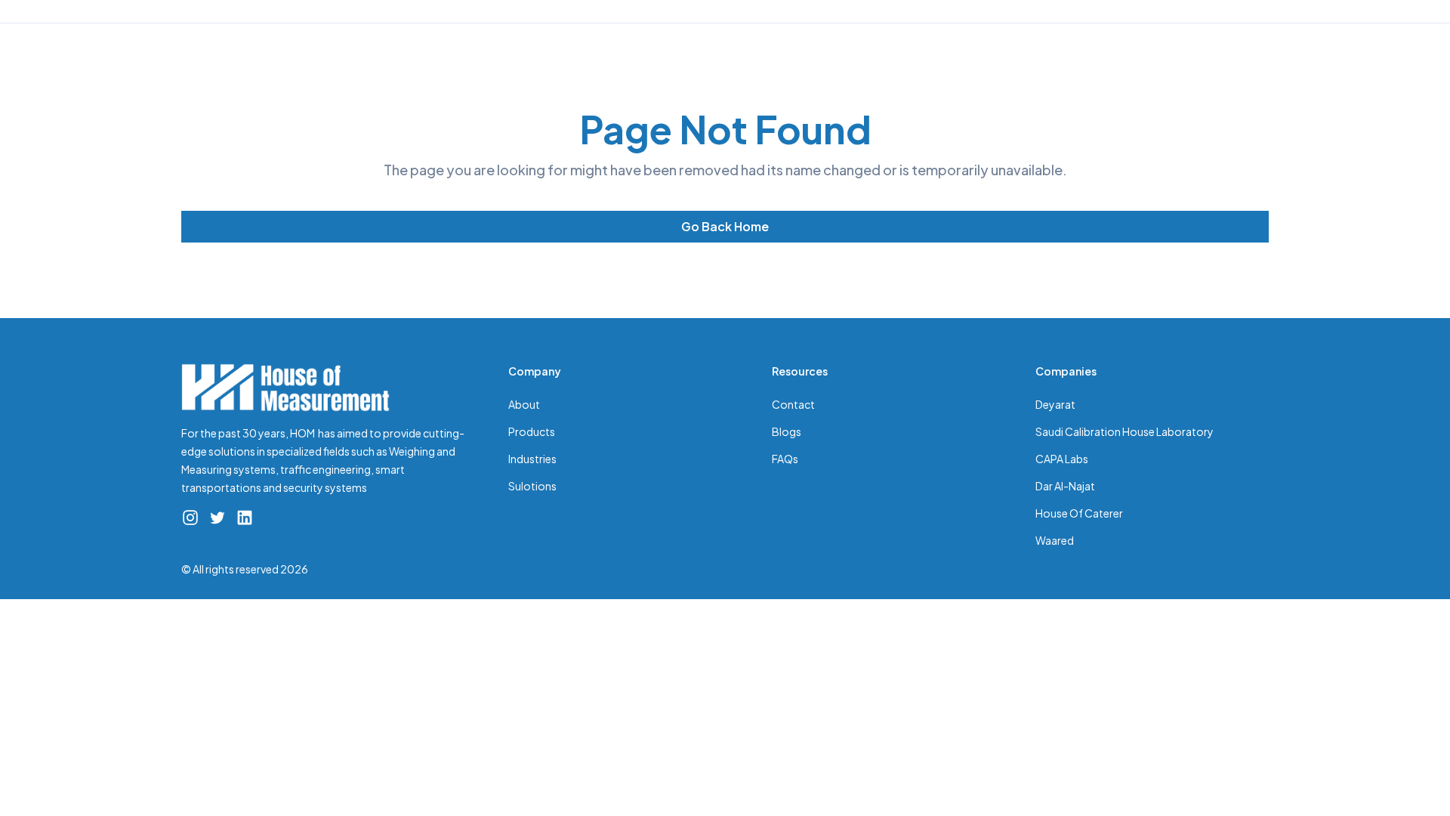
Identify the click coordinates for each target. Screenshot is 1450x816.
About (524, 404)
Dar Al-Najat (1065, 486)
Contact (793, 404)
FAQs (785, 458)
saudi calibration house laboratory (1124, 431)
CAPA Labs (1061, 458)
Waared (1054, 540)
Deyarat (1055, 404)
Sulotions (532, 486)
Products (531, 431)
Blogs (786, 431)
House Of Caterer (1079, 513)
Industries (532, 458)
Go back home (725, 226)
